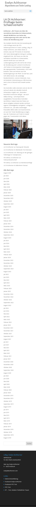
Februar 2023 (8, 288)
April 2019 (7, 418)
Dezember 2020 (8, 362)
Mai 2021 (6, 348)
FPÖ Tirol (8, 487)
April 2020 (7, 384)
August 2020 (7, 373)
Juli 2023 (6, 274)
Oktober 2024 (8, 232)
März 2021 (7, 353)
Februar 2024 (8, 254)
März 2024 (7, 252)
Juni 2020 (6, 378)
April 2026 (7, 184)
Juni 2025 (6, 212)
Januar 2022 (7, 325)
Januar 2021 (7, 359)
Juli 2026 (6, 176)
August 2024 (7, 238)
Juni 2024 (6, 243)
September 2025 (8, 204)
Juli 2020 (6, 376)
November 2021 (8, 331)
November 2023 (8, 263)
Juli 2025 (6, 209)
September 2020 (8, 370)
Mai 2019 (6, 415)
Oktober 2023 (8, 266)
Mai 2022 (6, 314)
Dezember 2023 (8, 260)
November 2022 (8, 297)
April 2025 (7, 215)
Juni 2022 (6, 311)
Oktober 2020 (8, 367)
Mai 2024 (6, 246)
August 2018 (7, 438)
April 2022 (7, 317)
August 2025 (7, 207)
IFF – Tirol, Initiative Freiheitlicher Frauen (17, 490)
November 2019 (8, 398)
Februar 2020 (8, 390)
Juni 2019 (6, 412)
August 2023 (7, 271)
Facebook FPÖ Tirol (11, 484)
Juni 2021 (6, 345)
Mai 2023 (6, 280)
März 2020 (7, 387)
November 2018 (8, 429)
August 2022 (7, 305)
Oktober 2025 (8, 201)
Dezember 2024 (8, 226)
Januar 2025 (7, 224)
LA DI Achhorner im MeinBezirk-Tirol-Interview (17, 150)
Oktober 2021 (8, 333)
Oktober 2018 (8, 432)
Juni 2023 (6, 277)
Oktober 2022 (8, 300)
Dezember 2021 (8, 328)
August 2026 (7, 173)
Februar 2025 (8, 221)
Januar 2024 (7, 257)
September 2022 (8, 302)
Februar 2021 (8, 356)
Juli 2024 (6, 240)
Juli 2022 (6, 308)
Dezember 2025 (8, 195)
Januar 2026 (7, 193)
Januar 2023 (7, 291)
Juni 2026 (6, 178)
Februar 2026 (8, 190)
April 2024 (7, 249)
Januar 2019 (7, 426)
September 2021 (8, 336)
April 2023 (7, 283)
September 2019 (8, 404)
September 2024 (8, 235)
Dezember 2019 (8, 395)
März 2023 (7, 285)
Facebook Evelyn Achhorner (13, 481)
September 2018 (8, 435)
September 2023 (8, 269)
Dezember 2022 (8, 294)
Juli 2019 (6, 409)
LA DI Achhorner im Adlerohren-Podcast (16, 165)
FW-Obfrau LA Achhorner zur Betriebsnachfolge (18, 163)
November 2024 (8, 229)
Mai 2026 (6, 181)
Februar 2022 (8, 322)
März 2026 (7, 187)
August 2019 (7, 407)
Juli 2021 (6, 342)
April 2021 (7, 350)
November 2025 (8, 198)
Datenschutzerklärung (11, 479)
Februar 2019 (8, 424)
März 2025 (7, 218)
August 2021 (7, 339)
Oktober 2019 (8, 401)
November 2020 (8, 364)
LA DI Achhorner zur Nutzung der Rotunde (16, 147)
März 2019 (7, 421)
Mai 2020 (6, 381)
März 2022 (7, 319)
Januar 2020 (7, 393)
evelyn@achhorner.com (11, 471)
